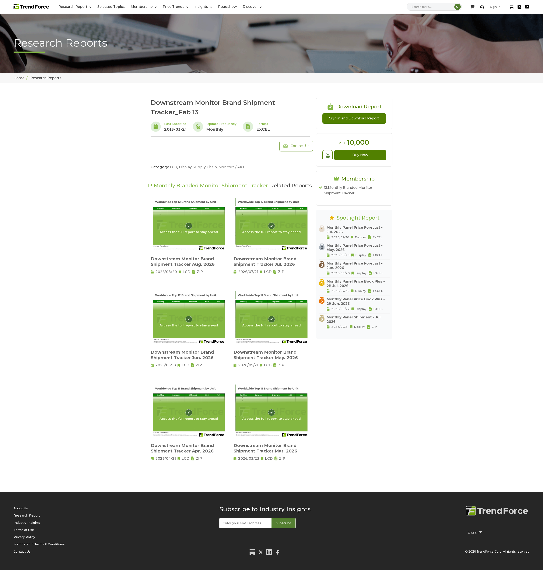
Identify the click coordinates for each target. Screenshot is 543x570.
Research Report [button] (73, 7)
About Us (21, 508)
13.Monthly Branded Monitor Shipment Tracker (348, 190)
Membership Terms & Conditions (39, 544)
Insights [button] (201, 7)
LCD (174, 167)
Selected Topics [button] (111, 7)
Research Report (27, 515)
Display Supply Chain (198, 167)
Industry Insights (27, 523)
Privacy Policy (24, 537)
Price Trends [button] (174, 7)
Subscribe (283, 523)
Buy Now (360, 155)
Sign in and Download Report (354, 118)
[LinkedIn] (527, 6)
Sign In (495, 7)
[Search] (457, 7)
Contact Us (299, 146)
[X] (519, 6)
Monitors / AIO (231, 167)
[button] (144, 7)
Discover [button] (251, 7)
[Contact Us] (482, 7)
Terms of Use (24, 530)
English (473, 532)
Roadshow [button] (227, 7)
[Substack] (511, 6)
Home (19, 78)
